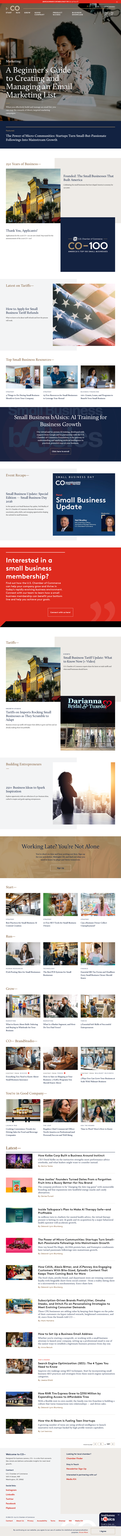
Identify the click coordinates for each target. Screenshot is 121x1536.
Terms (53, 1521)
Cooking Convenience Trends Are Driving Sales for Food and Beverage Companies (22, 1132)
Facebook (11, 1503)
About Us (20, 1521)
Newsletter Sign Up (76, 1468)
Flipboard (10, 1507)
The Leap (47, 1125)
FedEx (60, 1073)
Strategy (10, 392)
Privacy (30, 1521)
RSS (70, 1521)
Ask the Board (88, 1125)
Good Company (40, 14)
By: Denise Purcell (46, 1196)
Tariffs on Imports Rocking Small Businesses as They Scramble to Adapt (28, 716)
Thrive (84, 1021)
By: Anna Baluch (45, 1347)
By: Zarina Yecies (45, 1166)
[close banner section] (117, 2)
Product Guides (57, 14)
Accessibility (42, 1521)
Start (9, 13)
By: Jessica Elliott (45, 1380)
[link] (95, 14)
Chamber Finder (74, 1458)
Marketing (11, 1021)
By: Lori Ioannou (45, 1431)
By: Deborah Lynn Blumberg (50, 1226)
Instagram (11, 1490)
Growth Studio (13, 708)
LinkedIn (10, 1494)
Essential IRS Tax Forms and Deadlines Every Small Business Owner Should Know (98, 975)
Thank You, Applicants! (22, 231)
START (40, 1360)
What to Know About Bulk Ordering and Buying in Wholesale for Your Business (22, 1027)
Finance (84, 968)
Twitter (9, 1499)
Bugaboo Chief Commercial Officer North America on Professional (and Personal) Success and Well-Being (59, 1132)
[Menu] (7, 8)
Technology (49, 968)
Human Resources (14, 968)
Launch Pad (11, 1125)
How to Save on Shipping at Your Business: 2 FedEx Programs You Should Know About (57, 1080)
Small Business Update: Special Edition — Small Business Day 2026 (27, 497)
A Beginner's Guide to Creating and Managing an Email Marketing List (39, 83)
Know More (83, 1532)
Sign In (106, 13)
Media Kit (71, 1479)
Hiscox (23, 1073)
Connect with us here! (60, 612)
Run (18, 13)
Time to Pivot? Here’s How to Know (97, 1129)
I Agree (103, 1531)
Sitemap (62, 1521)
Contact (9, 1521)
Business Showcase (77, 14)
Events (66, 654)
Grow (27, 13)
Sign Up (112, 13)
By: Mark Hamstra (46, 1321)
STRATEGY (46, 1360)
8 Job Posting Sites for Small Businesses (23, 972)
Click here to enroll (60, 451)
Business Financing (90, 392)
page (91, 1444)
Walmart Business (104, 1073)
